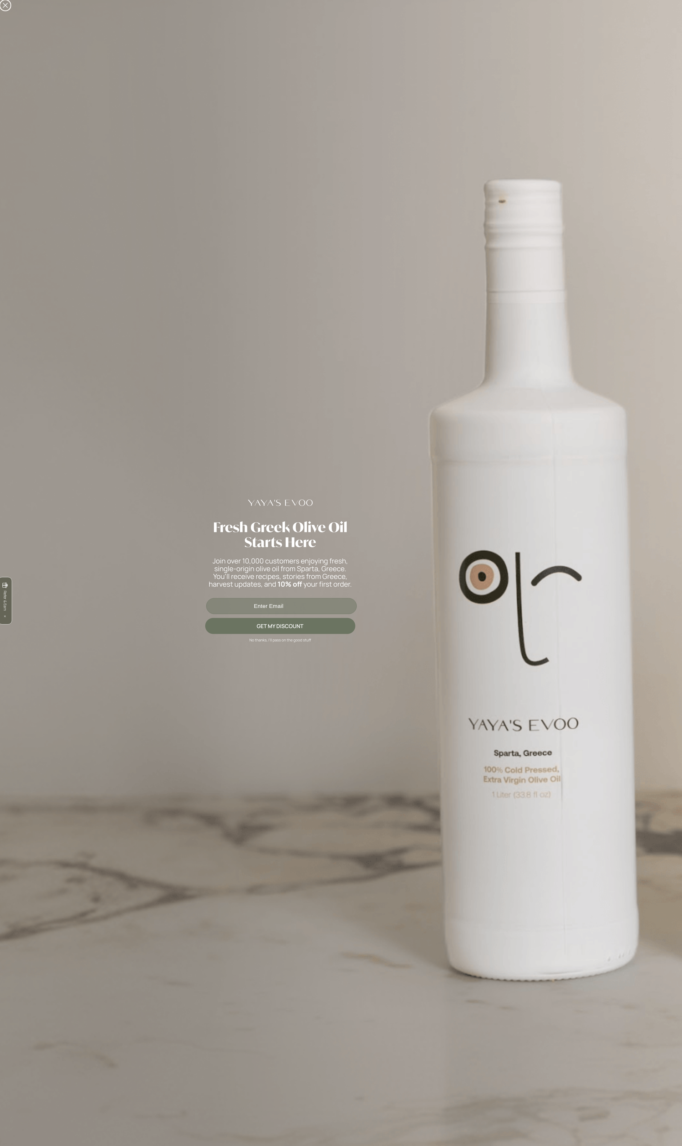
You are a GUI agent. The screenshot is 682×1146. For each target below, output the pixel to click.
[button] (341, 626)
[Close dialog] (5, 5)
